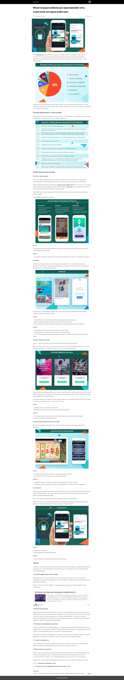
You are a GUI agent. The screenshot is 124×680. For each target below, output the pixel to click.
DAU (51, 585)
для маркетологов (40, 666)
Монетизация (58, 666)
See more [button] (36, 605)
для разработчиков (50, 666)
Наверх (89, 673)
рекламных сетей (61, 184)
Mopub (71, 184)
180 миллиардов (40, 54)
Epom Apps (69, 186)
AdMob (68, 184)
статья (69, 666)
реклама (65, 666)
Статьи (53, 663)
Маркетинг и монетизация (45, 663)
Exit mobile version (62, 678)
